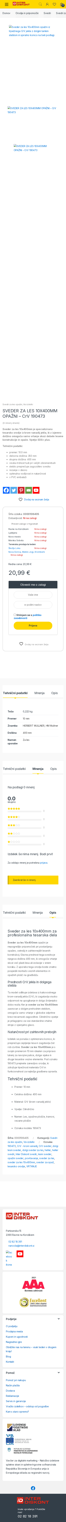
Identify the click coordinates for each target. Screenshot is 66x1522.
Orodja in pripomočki (27, 13)
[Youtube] (36, 490)
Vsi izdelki (28, 404)
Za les (26, 739)
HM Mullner (52, 725)
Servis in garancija (16, 1401)
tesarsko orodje (16, 1166)
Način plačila (13, 1385)
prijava (43, 862)
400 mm (27, 732)
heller (48, 1150)
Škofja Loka (14, 548)
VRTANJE (31, 1166)
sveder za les (46, 1158)
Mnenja (39, 693)
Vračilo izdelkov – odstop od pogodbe (27, 1406)
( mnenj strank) (11, 423)
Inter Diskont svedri (26, 1154)
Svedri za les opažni (12, 404)
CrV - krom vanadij (27, 1146)
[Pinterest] (21, 490)
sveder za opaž (45, 1162)
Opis (54, 693)
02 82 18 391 (15, 1241)
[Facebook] (6, 490)
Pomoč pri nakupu (16, 1380)
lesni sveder (44, 1154)
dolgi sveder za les (32, 1150)
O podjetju (11, 1326)
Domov (6, 13)
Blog (8, 1356)
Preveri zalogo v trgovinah (24, 524)
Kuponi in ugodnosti (17, 1336)
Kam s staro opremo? (17, 1411)
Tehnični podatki (15, 693)
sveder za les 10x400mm (21, 1162)
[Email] (28, 490)
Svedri (47, 13)
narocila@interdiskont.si (21, 1245)
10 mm (26, 718)
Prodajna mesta (14, 1331)
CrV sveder (45, 1146)
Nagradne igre (14, 1341)
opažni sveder (16, 1158)
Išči (40, 4)
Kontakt (10, 1361)
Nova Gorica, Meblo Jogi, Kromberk (26, 552)
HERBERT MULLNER (34, 725)
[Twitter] (13, 490)
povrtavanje (31, 1158)
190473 (12, 1146)
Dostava (10, 1390)
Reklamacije (12, 1395)
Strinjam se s (27, 616)
